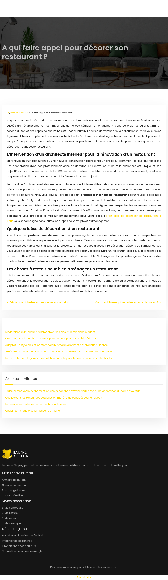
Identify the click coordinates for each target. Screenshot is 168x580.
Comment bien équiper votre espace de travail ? (126, 302)
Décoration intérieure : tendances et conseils (39, 302)
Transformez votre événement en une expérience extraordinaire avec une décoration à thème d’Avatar (72, 391)
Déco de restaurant (19, 112)
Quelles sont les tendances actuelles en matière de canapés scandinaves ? (53, 397)
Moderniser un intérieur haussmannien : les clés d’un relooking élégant (50, 332)
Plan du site (84, 577)
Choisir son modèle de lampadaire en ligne (32, 411)
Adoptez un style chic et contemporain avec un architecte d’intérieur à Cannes (56, 345)
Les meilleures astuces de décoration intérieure (35, 404)
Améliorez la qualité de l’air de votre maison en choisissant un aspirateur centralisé (58, 351)
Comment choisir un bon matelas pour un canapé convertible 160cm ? (50, 338)
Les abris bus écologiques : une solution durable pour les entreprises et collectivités (58, 358)
